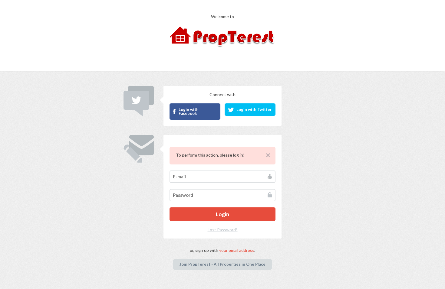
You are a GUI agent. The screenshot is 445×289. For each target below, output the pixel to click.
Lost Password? (223, 229)
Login (222, 214)
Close (268, 155)
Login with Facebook (189, 111)
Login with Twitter (254, 109)
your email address (236, 250)
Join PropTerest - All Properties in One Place (222, 264)
